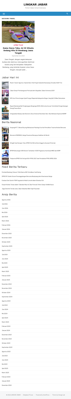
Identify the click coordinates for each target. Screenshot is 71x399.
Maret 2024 (5, 322)
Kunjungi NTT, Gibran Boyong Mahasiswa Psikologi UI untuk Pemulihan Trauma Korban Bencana (38, 127)
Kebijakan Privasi (28, 395)
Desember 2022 (7, 385)
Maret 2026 (5, 221)
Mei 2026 (4, 212)
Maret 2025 (5, 271)
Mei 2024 (4, 313)
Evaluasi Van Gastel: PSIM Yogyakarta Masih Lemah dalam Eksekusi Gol (23, 180)
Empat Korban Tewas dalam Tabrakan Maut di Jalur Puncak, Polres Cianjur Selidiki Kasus (28, 184)
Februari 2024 (6, 326)
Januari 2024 (6, 330)
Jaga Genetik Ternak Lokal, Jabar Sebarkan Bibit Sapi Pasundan (21, 189)
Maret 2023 (5, 372)
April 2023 (5, 368)
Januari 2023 (6, 381)
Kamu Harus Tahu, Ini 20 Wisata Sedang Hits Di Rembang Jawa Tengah (18, 50)
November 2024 (7, 288)
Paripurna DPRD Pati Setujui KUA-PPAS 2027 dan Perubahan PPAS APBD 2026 (33, 158)
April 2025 (5, 267)
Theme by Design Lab (58, 395)
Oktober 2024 (6, 292)
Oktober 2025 (6, 242)
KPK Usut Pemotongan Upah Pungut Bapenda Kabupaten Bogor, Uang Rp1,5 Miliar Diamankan (37, 98)
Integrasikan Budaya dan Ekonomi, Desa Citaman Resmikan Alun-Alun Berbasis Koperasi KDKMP (38, 114)
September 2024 (7, 297)
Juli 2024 (5, 305)
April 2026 (5, 217)
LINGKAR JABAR (35, 4)
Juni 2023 (5, 360)
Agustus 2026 (6, 200)
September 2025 (7, 246)
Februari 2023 (6, 377)
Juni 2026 (5, 208)
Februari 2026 (6, 225)
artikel (16, 45)
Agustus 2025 (6, 250)
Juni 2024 (5, 309)
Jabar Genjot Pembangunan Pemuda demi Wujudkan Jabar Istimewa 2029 (32, 90)
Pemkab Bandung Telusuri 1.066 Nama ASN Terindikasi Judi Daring (21, 172)
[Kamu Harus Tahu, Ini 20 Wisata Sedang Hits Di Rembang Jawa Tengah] (18, 32)
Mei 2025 (4, 263)
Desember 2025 (7, 233)
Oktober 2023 (6, 343)
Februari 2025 (6, 276)
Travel (21, 45)
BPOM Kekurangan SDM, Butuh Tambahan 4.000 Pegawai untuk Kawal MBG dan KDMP (35, 151)
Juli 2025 (5, 254)
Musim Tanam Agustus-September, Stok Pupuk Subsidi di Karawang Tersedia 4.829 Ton (36, 83)
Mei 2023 (4, 364)
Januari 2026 (6, 229)
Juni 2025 (5, 259)
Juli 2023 (5, 356)
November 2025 (7, 238)
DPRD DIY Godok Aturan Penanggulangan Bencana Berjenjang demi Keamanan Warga (27, 176)
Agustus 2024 (6, 301)
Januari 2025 (6, 280)
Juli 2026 (5, 204)
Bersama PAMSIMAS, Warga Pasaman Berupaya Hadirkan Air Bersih (29, 135)
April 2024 (5, 318)
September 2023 (7, 347)
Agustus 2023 (6, 351)
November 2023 (7, 339)
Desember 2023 (7, 335)
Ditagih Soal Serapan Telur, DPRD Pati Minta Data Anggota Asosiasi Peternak (32, 143)
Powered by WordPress (42, 395)
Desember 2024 (7, 284)
